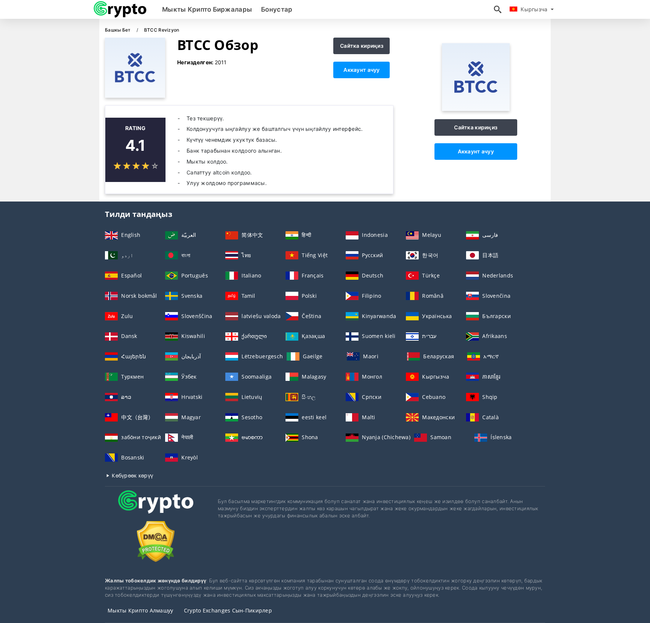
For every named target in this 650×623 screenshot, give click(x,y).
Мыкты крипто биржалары (207, 9)
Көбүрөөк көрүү (131, 475)
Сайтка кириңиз (361, 45)
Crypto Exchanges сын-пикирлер (228, 610)
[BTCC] (476, 109)
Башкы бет (118, 30)
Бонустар (276, 9)
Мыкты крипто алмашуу (140, 610)
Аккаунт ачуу (361, 70)
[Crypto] (155, 508)
